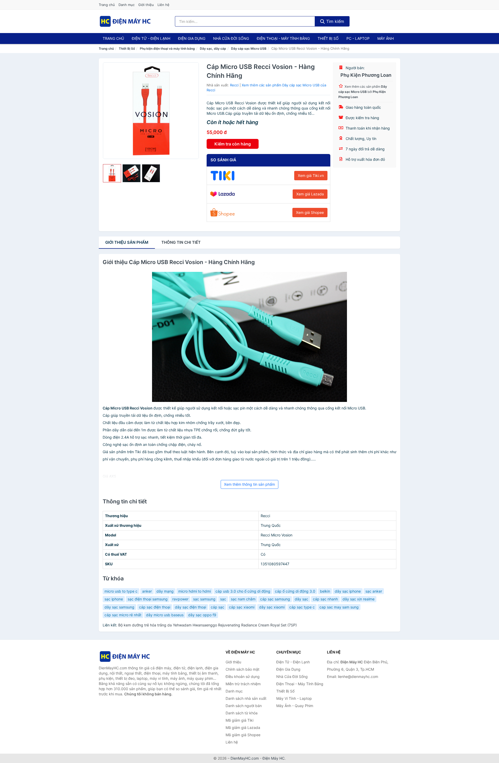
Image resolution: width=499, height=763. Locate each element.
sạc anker (373, 591)
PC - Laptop (358, 38)
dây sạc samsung (119, 607)
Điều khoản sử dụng (243, 676)
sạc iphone (113, 599)
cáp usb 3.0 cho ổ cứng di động (242, 591)
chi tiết (181, 242)
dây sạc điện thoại (190, 607)
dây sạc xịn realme (359, 599)
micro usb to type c (120, 591)
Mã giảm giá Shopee (243, 735)
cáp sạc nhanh (325, 599)
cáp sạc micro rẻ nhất (122, 615)
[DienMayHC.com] (125, 21)
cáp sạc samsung (275, 599)
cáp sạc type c (302, 607)
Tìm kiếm (334, 21)
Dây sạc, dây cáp (213, 48)
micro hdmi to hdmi (194, 591)
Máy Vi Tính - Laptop (294, 698)
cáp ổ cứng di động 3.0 (295, 591)
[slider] (112, 173)
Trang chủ (107, 5)
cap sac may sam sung (339, 607)
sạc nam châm (243, 599)
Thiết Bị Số (328, 38)
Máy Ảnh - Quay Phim (294, 705)
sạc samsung (204, 599)
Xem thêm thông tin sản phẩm (249, 484)
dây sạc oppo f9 (202, 615)
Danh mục (127, 5)
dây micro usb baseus (164, 615)
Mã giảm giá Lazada (243, 727)
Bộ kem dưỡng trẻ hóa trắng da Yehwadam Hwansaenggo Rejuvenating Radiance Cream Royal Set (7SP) (207, 625)
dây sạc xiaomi (272, 607)
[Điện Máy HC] (125, 656)
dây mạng (165, 591)
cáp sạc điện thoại (154, 607)
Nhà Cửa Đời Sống (231, 38)
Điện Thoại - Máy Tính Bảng (283, 38)
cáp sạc (217, 607)
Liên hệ (163, 5)
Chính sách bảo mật (242, 669)
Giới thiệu (146, 5)
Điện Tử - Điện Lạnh (151, 38)
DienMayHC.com (245, 758)
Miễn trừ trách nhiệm (243, 684)
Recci (234, 85)
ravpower (180, 599)
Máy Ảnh (385, 38)
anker (147, 591)
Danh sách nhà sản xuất (246, 698)
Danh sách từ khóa (242, 713)
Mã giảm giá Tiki (239, 720)
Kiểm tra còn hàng (232, 143)
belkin (325, 591)
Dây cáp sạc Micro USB (248, 48)
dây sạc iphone (348, 591)
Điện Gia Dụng (191, 38)
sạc (223, 599)
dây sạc (301, 599)
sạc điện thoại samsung (148, 599)
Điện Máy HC (273, 758)
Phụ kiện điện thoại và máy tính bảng (167, 48)
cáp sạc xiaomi (241, 607)
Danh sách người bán (244, 705)
